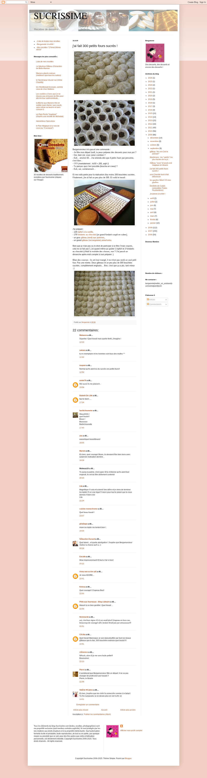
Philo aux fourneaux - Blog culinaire (94, 602)
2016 (150, 110)
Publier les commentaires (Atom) (97, 714)
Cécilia (82, 634)
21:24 (81, 501)
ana (81, 436)
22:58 (81, 682)
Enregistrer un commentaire (87, 705)
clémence (83, 652)
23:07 (81, 516)
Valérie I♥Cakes (86, 690)
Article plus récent (80, 710)
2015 (150, 113)
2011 (150, 128)
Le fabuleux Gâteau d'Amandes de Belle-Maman (49, 67)
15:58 (81, 387)
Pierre (82, 670)
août (152, 198)
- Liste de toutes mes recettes (48, 41)
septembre (154, 148)
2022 (150, 88)
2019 (150, 99)
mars (152, 216)
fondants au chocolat (87, 235)
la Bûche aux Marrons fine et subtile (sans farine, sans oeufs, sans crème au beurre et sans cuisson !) (49, 106)
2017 (150, 106)
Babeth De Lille (85, 396)
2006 (150, 235)
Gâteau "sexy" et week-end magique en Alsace (161, 164)
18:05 (81, 443)
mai (152, 209)
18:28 (81, 460)
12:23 (81, 342)
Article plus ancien (127, 710)
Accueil (104, 710)
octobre (153, 145)
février (153, 219)
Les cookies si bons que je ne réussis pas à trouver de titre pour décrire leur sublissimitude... (49, 96)
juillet (152, 202)
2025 (150, 82)
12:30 (81, 357)
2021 (150, 92)
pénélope (83, 524)
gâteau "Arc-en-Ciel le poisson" (159, 153)
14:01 (81, 699)
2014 (150, 117)
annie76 (82, 380)
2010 (150, 131)
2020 (150, 96)
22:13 (81, 661)
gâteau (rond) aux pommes (92, 237)
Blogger (128, 758)
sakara (82, 350)
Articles (152, 300)
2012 (150, 124)
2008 (150, 228)
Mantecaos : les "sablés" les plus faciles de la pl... (161, 158)
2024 (150, 85)
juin (152, 205)
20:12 (81, 564)
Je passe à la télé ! (157, 194)
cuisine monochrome (88, 509)
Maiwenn (83, 335)
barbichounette (85, 411)
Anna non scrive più (88, 572)
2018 (150, 103)
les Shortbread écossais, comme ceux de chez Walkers (49, 88)
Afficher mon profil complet (131, 730)
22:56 (81, 609)
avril (152, 212)
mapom (82, 365)
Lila (80, 486)
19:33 (81, 531)
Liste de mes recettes (44, 61)
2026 (150, 78)
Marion (82, 451)
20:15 (81, 478)
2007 (150, 231)
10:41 (81, 579)
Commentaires (155, 304)
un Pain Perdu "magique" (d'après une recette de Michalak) (49, 115)
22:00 (81, 594)
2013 (150, 120)
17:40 (81, 428)
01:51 (81, 626)
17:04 (81, 402)
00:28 (81, 548)
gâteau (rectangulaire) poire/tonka (96, 240)
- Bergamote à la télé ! (45, 44)
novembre (154, 141)
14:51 (81, 644)
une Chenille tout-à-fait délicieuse (159, 175)
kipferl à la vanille (85, 232)
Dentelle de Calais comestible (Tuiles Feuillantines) (158, 188)
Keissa (82, 587)
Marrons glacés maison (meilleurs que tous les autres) (48, 74)
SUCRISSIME (60, 15)
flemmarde (84, 617)
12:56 (81, 372)
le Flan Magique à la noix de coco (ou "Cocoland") (47, 127)
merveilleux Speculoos (45, 121)
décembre (154, 138)
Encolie (82, 557)
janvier (153, 223)
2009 (150, 135)
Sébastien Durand (87, 539)
